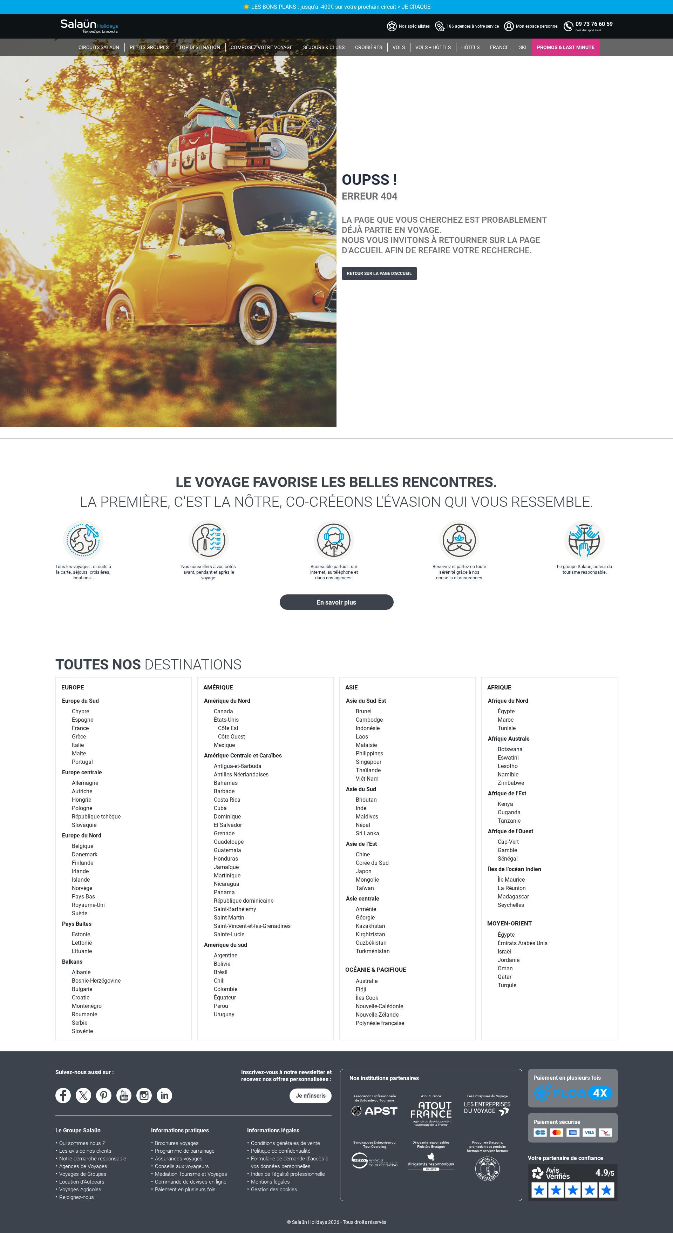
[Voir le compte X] (83, 1095)
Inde (361, 808)
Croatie (80, 997)
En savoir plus (336, 602)
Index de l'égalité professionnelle (288, 1174)
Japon (364, 871)
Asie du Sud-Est (366, 701)
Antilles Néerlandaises (241, 774)
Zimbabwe (511, 783)
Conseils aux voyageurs (182, 1166)
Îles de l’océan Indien (514, 869)
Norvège (82, 888)
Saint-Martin (229, 917)
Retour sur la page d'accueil (379, 273)
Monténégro (87, 1006)
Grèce (79, 736)
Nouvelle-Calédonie (379, 1006)
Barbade (224, 791)
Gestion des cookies (274, 1189)
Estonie (81, 934)
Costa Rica (227, 799)
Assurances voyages (179, 1158)
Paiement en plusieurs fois (185, 1189)
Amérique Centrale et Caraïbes (243, 755)
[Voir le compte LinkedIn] (164, 1095)
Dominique (227, 816)
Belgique (82, 846)
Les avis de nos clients (85, 1151)
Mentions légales (270, 1182)
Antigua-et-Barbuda (237, 766)
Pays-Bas (83, 896)
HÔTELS (470, 47)
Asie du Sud (361, 789)
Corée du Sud (372, 863)
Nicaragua (226, 884)
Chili (219, 980)
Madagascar (513, 896)
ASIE (351, 687)
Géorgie (365, 917)
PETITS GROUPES (149, 47)
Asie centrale (362, 898)
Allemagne (85, 783)
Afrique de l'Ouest (510, 831)
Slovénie (82, 1031)
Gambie (507, 850)
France (80, 728)
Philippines (369, 753)
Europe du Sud (80, 701)
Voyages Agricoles (80, 1189)
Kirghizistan (370, 934)
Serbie (79, 1022)
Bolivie (222, 964)
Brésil (220, 972)
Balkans (72, 961)
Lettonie (82, 942)
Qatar (504, 976)
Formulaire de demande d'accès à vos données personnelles (289, 1162)
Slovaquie (84, 825)
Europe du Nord (81, 835)
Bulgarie (82, 989)
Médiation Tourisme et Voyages (191, 1174)
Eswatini (508, 757)
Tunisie (507, 728)
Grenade (224, 833)
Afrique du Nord (508, 701)
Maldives (367, 816)
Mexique (224, 745)
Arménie (366, 909)
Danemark (84, 854)
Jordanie (508, 960)
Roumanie (84, 1014)
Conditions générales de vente (285, 1143)
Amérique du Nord (227, 701)
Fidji (361, 989)
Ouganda (509, 812)
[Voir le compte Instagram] (144, 1095)
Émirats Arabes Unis (523, 943)
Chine (363, 854)
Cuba (220, 808)
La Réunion (512, 888)
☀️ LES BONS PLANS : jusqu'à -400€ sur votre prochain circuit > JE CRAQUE (336, 7)
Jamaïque (226, 867)
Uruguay (224, 1014)
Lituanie (82, 951)
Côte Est (228, 728)
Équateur (225, 997)
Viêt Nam (367, 778)
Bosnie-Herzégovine (96, 980)
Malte (79, 753)
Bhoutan (366, 799)
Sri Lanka (367, 833)
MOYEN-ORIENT (509, 923)
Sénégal (508, 858)
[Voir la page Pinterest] (103, 1095)
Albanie (81, 972)
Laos (362, 736)
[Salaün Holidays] (89, 26)
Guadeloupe (229, 841)
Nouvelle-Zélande (377, 1014)
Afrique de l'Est (507, 793)
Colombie (225, 989)
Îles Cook (367, 998)
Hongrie (81, 799)
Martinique (227, 875)
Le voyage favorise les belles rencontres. (336, 492)
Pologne (82, 808)
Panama (224, 892)
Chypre (80, 711)
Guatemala (227, 850)
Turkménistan (373, 951)
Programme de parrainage (185, 1151)
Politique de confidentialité (281, 1151)
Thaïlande (368, 770)
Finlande (82, 863)
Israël (504, 951)
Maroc (506, 719)
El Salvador (228, 825)
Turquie (507, 985)
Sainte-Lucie (229, 934)
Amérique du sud (225, 945)
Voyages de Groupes (83, 1174)
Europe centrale (82, 772)
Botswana (510, 749)
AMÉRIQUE (218, 687)
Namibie (508, 774)
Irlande (80, 871)
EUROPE (72, 687)
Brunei (364, 711)
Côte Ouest (231, 736)
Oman (505, 968)
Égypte (506, 711)
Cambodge (369, 719)
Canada (223, 711)
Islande (81, 879)
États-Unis (226, 719)
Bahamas (226, 783)
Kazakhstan (370, 926)
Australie (367, 981)
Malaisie (366, 745)
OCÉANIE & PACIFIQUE (375, 969)
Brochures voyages (177, 1143)
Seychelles (511, 905)
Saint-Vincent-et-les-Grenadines (252, 926)
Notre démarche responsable (92, 1158)
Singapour (368, 762)
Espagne (82, 719)
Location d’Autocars (81, 1182)
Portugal (82, 762)
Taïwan (365, 888)
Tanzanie (509, 820)
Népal (363, 825)
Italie (78, 745)
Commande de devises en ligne (190, 1182)
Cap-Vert (508, 841)
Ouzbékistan (371, 942)
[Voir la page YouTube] (124, 1095)
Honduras (226, 858)
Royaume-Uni (88, 905)
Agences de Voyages (83, 1166)
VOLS (399, 47)
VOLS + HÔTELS (433, 47)
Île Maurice (511, 879)
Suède (79, 913)
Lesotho (508, 766)
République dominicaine (243, 900)
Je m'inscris (311, 1095)
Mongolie (367, 879)
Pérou (221, 1006)
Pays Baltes (76, 924)
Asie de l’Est (361, 844)
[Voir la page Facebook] (63, 1095)
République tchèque (96, 816)
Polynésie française (380, 1023)
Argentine (225, 955)
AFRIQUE (499, 687)
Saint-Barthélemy (235, 909)
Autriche (82, 791)
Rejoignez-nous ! (77, 1197)
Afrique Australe (509, 738)
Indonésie (368, 728)
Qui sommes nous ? (82, 1143)
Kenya (505, 804)
